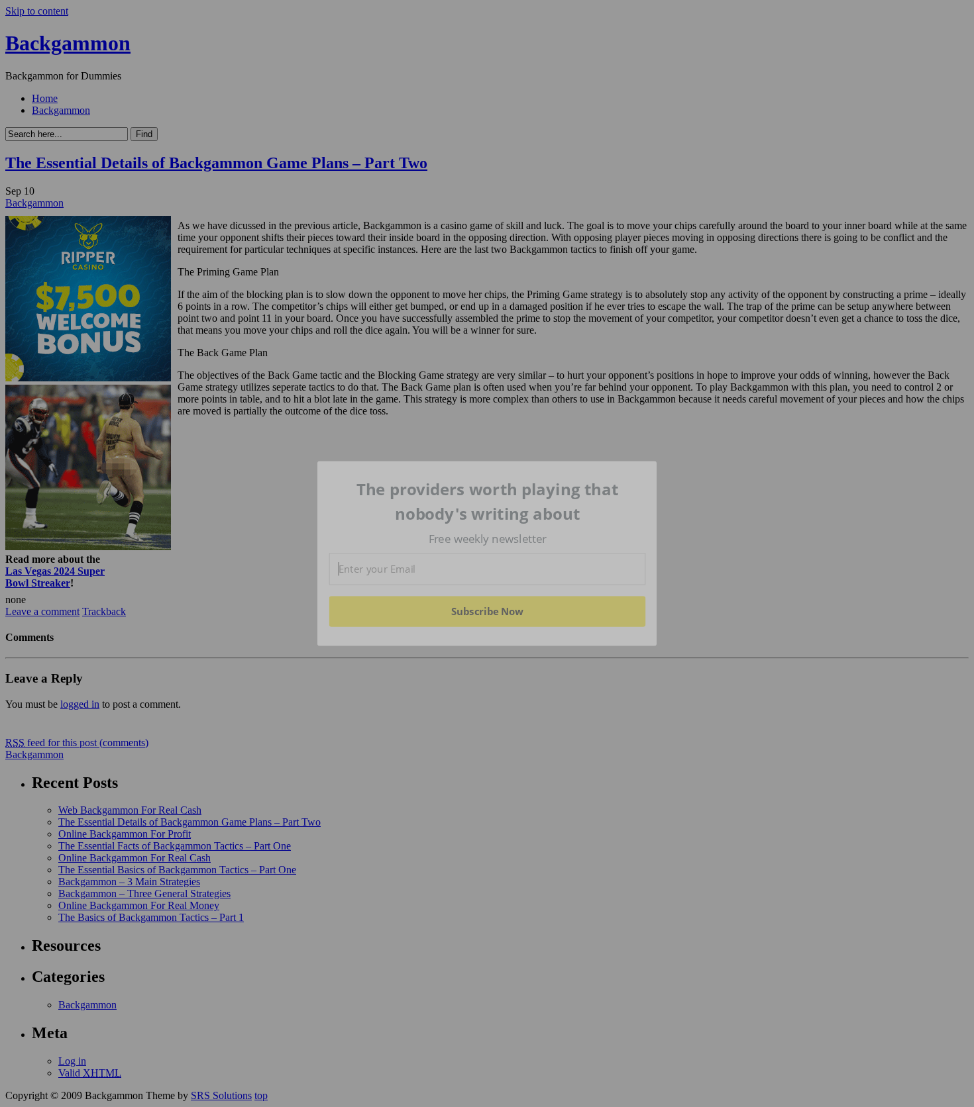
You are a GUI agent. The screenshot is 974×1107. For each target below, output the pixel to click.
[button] (487, 501)
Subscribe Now (487, 611)
